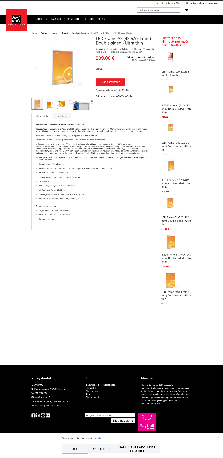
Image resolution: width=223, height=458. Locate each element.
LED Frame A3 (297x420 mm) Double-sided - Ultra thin (176, 146)
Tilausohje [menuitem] (55, 19)
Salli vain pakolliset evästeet (137, 449)
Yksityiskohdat (42, 116)
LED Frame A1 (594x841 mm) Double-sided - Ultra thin (177, 183)
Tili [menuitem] (84, 19)
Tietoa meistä (92, 397)
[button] (36, 67)
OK (75, 449)
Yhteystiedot (92, 391)
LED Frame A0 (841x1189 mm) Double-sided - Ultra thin (176, 295)
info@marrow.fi (42, 397)
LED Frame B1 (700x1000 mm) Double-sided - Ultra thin (177, 258)
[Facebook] (33, 415)
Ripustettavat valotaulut (80, 33)
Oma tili (159, 3)
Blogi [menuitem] (92, 19)
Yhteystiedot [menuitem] (71, 19)
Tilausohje (91, 388)
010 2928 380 (211, 3)
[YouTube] (43, 415)
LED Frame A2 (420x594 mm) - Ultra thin (175, 73)
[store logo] (16, 29)
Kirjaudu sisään (172, 3)
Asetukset (101, 449)
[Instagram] (48, 415)
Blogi (88, 394)
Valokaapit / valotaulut (60, 33)
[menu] (115, 19)
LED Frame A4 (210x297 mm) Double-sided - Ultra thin (177, 109)
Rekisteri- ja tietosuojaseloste (100, 384)
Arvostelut (62, 116)
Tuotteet (44, 33)
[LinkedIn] (38, 415)
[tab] (42, 116)
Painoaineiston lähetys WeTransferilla (114, 96)
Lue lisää (97, 438)
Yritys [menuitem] (101, 19)
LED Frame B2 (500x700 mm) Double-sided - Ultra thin (176, 221)
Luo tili (185, 3)
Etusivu (34, 33)
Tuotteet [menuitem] (40, 19)
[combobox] (158, 10)
